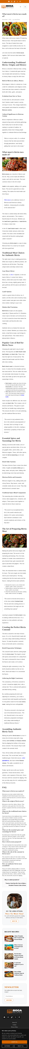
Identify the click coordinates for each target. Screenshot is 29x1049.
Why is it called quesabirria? (12, 879)
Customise (7, 1046)
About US (14, 1022)
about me (14, 921)
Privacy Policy (14, 1027)
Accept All (14, 1042)
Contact (14, 1024)
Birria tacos (8, 200)
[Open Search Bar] (20, 7)
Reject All (21, 1046)
